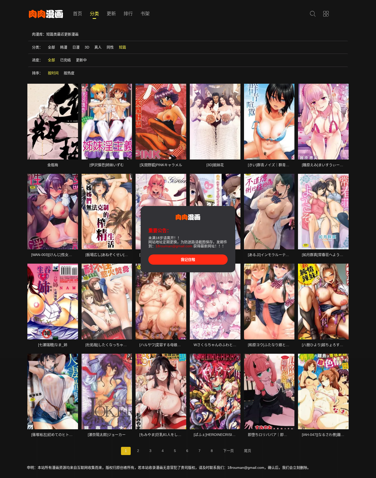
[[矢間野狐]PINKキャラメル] (161, 121)
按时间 (53, 73)
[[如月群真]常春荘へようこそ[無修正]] (323, 211)
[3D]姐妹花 (215, 165)
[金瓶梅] (52, 121)
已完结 (65, 60)
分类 (94, 13)
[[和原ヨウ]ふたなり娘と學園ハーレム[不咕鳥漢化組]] (269, 301)
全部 (51, 47)
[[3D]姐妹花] (215, 121)
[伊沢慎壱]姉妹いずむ (107, 165)
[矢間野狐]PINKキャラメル (161, 165)
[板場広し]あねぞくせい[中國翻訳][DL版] (117, 255)
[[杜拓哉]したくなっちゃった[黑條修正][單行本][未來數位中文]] (107, 301)
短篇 (122, 47)
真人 (98, 47)
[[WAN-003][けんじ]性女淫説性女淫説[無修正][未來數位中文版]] (52, 211)
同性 (110, 47)
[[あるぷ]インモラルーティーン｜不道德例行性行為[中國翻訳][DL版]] (269, 211)
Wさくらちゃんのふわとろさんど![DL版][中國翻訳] (234, 345)
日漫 (76, 47)
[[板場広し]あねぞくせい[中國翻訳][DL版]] (107, 211)
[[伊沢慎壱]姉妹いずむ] (107, 121)
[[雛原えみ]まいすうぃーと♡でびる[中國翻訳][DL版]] (323, 121)
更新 (111, 13)
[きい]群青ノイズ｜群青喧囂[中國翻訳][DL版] (283, 165)
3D (87, 47)
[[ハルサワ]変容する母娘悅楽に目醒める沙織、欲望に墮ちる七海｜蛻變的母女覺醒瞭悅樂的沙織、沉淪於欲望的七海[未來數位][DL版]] (161, 301)
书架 (145, 13)
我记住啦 (188, 260)
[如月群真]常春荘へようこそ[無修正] (331, 255)
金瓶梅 (52, 165)
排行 (128, 13)
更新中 (81, 60)
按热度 (69, 73)
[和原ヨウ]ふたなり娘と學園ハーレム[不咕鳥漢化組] (289, 345)
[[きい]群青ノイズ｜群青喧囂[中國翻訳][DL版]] (269, 121)
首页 (77, 13)
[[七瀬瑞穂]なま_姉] (52, 301)
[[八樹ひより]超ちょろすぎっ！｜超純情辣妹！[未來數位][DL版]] (323, 301)
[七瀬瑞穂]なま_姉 (52, 345)
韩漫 (63, 47)
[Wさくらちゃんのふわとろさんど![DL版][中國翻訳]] (215, 301)
